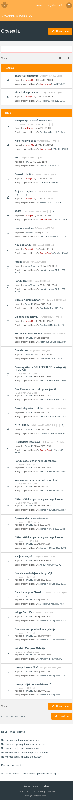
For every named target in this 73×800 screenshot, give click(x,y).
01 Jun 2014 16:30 (59, 219)
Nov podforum (23, 244)
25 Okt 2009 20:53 (57, 510)
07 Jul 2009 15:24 (57, 529)
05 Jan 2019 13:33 (53, 166)
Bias (42, 359)
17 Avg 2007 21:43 (57, 621)
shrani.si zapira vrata (27, 92)
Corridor (44, 101)
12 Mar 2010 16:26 (56, 433)
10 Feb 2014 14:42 (59, 253)
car (41, 183)
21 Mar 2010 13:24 (58, 416)
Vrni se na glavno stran (14, 716)
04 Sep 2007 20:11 (57, 584)
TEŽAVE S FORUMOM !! (28, 333)
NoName (29, 128)
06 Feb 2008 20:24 (54, 659)
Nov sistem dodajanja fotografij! (33, 573)
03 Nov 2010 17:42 (53, 359)
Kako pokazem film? (27, 667)
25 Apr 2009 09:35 (56, 604)
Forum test (21, 280)
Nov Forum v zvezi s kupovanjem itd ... (37, 389)
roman (43, 659)
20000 (18, 211)
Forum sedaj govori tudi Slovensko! (36, 461)
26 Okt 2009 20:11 (57, 491)
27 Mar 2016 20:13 (52, 183)
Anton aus (29, 232)
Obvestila (10, 31)
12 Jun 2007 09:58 (57, 640)
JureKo (43, 308)
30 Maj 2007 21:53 (57, 695)
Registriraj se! (54, 5)
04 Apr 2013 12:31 (55, 308)
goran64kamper (32, 266)
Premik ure (21, 350)
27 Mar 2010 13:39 (59, 149)
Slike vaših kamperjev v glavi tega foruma (39, 499)
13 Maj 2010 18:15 (56, 101)
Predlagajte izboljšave (27, 442)
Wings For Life (23, 612)
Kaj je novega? (23, 556)
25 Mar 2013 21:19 (55, 325)
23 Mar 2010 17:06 (57, 381)
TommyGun (30, 80)
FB (16, 157)
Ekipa (46, 786)
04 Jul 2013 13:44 (59, 84)
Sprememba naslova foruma (31, 518)
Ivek (42, 166)
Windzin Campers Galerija (30, 648)
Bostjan (43, 132)
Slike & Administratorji (28, 299)
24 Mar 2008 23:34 (57, 548)
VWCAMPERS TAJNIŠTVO (17, 15)
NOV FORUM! (22, 425)
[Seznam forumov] (4, 5)
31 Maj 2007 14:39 (57, 676)
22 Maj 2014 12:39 (58, 236)
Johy (27, 162)
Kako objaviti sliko (25, 140)
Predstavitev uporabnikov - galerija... (36, 629)
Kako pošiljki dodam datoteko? (33, 684)
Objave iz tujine (24, 191)
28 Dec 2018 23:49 (56, 132)
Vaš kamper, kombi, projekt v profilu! (36, 480)
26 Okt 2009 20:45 (57, 471)
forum (18, 261)
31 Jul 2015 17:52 (55, 203)
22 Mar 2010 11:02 (57, 399)
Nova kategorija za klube (29, 408)
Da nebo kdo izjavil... (27, 316)
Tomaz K (29, 304)
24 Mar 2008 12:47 (52, 565)
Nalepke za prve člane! (28, 592)
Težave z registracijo (27, 75)
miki (42, 565)
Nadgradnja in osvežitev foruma (33, 120)
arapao (43, 203)
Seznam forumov (31, 786)
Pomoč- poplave (24, 228)
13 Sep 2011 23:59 (58, 342)
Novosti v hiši (23, 174)
